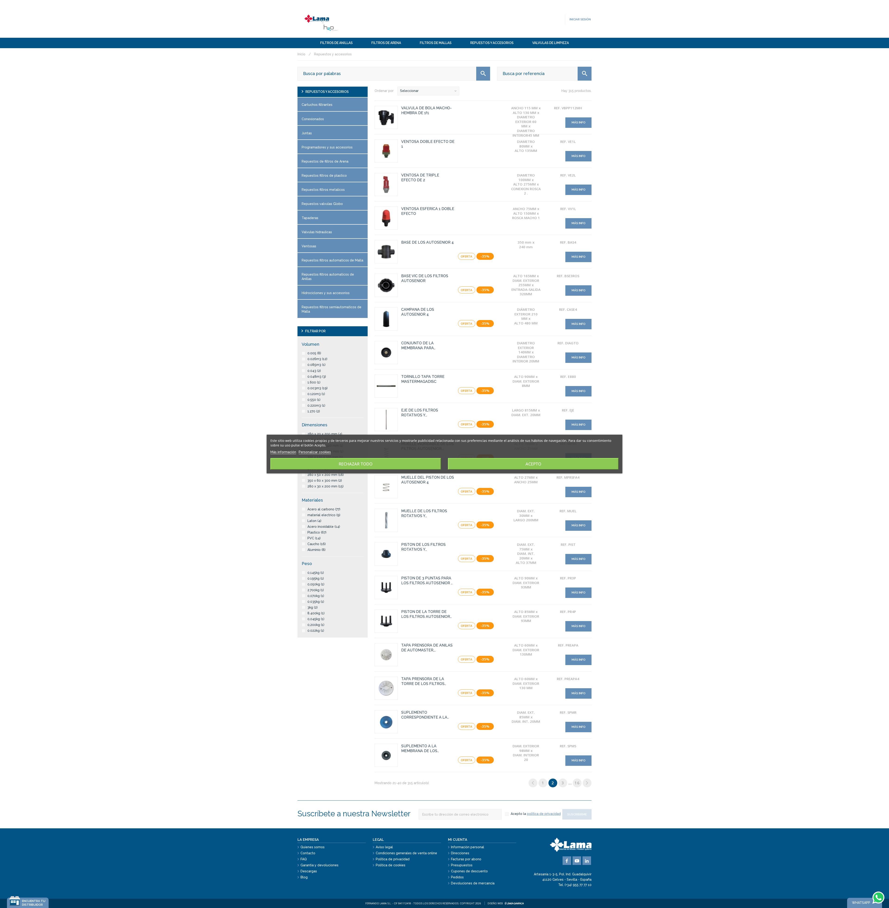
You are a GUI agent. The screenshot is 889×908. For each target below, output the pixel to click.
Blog (304, 877)
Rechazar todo (356, 464)
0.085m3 (316, 365)
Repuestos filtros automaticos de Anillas (328, 277)
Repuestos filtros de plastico (324, 175)
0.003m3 (317, 388)
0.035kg (315, 601)
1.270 (313, 411)
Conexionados (313, 119)
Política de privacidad (393, 859)
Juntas (307, 133)
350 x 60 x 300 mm (324, 480)
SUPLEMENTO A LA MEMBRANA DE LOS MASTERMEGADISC (419, 749)
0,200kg (315, 625)
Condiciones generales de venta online (406, 853)
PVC (314, 538)
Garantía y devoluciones (319, 865)
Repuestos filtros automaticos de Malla (332, 260)
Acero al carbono (323, 509)
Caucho (316, 544)
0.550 (313, 400)
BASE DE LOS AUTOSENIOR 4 (427, 242)
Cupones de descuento (469, 871)
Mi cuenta (457, 840)
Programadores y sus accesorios (327, 147)
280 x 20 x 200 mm (324, 434)
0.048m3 (316, 376)
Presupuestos (462, 865)
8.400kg (316, 613)
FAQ (304, 859)
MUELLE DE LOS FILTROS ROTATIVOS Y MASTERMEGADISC (424, 513)
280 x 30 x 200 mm (325, 486)
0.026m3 (317, 359)
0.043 (314, 371)
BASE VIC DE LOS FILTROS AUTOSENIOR (424, 278)
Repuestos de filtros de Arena (325, 161)
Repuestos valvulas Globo (322, 204)
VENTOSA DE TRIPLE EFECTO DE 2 (420, 177)
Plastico (316, 532)
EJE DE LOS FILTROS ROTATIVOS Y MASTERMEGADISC (419, 413)
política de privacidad (544, 814)
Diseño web (496, 903)
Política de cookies (390, 865)
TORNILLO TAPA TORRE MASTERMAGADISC (422, 379)
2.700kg (315, 590)
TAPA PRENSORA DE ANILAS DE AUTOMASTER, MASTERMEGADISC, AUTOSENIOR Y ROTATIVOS (427, 648)
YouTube (577, 860)
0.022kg (315, 630)
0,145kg (315, 573)
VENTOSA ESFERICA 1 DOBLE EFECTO (427, 211)
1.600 (313, 382)
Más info (578, 122)
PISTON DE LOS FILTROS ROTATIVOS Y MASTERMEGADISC (423, 547)
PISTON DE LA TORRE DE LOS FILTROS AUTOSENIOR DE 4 (425, 614)
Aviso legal (384, 847)
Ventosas (309, 246)
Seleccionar (409, 91)
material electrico (323, 515)
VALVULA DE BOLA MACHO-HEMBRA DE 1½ (426, 110)
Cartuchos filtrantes (317, 105)
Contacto (308, 853)
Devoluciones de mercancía (473, 883)
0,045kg (315, 619)
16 (577, 782)
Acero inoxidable (323, 526)
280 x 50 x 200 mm (325, 475)
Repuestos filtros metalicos (323, 190)
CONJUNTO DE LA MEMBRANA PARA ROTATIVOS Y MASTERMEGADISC (418, 346)
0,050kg (315, 584)
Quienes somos (313, 847)
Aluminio (316, 550)
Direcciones (460, 853)
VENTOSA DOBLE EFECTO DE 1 (427, 144)
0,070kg (315, 596)
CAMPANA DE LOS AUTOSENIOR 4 (417, 312)
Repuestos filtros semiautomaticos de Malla (331, 309)
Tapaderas (310, 218)
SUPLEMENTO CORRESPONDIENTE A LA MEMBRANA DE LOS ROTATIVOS (424, 715)
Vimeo (586, 860)
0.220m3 (316, 405)
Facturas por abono (466, 859)
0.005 (314, 353)
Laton (314, 521)
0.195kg (315, 578)
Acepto (533, 464)
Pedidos (457, 877)
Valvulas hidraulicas (317, 232)
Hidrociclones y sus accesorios (326, 293)
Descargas (309, 871)
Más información (283, 452)
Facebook (567, 860)
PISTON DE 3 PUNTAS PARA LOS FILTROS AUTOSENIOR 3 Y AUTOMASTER (427, 581)
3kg (312, 607)
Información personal (467, 847)
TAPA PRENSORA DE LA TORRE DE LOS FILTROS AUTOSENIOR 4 (422, 681)
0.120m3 (316, 394)
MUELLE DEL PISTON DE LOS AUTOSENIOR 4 (427, 479)
